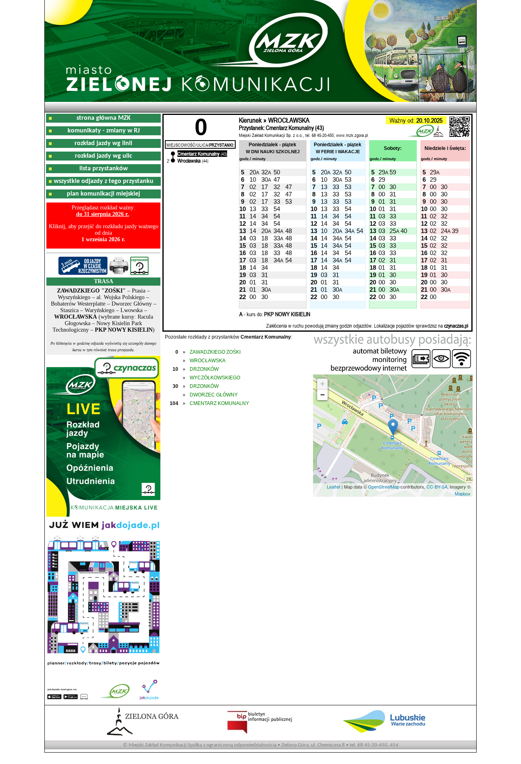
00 (382, 186)
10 (253, 179)
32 (264, 172)
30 (264, 179)
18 (264, 238)
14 (253, 216)
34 (264, 216)
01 (382, 201)
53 (348, 179)
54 (277, 208)
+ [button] (322, 383)
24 (444, 230)
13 (324, 186)
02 (253, 186)
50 (277, 172)
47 (277, 179)
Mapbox (463, 493)
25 (393, 230)
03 (382, 216)
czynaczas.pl (456, 325)
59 (393, 172)
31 (393, 194)
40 (404, 230)
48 (288, 230)
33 (336, 186)
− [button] (322, 394)
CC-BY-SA (437, 486)
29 (382, 172)
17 (264, 186)
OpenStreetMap (383, 486)
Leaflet (333, 486)
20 (253, 172)
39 (455, 230)
